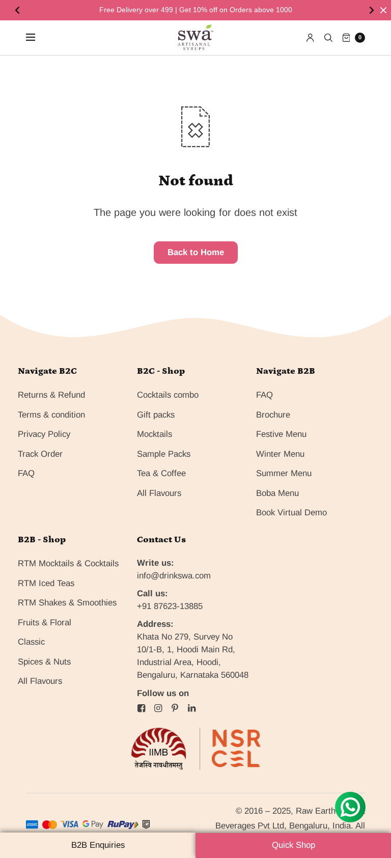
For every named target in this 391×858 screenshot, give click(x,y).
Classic (31, 642)
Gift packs (156, 415)
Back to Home (195, 252)
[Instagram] (158, 708)
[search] (328, 37)
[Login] (310, 37)
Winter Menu (280, 454)
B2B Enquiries (98, 845)
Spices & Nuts (44, 662)
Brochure (273, 415)
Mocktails (154, 434)
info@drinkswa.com (174, 575)
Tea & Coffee (161, 473)
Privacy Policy (44, 434)
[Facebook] (141, 708)
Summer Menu (284, 473)
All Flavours (159, 493)
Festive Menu (281, 434)
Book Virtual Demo (291, 512)
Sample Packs (163, 454)
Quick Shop (293, 845)
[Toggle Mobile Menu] (37, 37)
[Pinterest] (175, 708)
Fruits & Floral (44, 622)
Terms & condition (51, 415)
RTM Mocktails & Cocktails (68, 563)
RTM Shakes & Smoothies (67, 602)
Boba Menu (277, 493)
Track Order (40, 454)
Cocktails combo (168, 395)
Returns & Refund (51, 395)
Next (373, 10)
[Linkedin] (192, 708)
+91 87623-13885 (170, 606)
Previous (18, 10)
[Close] (383, 10)
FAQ (26, 473)
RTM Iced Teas (46, 583)
